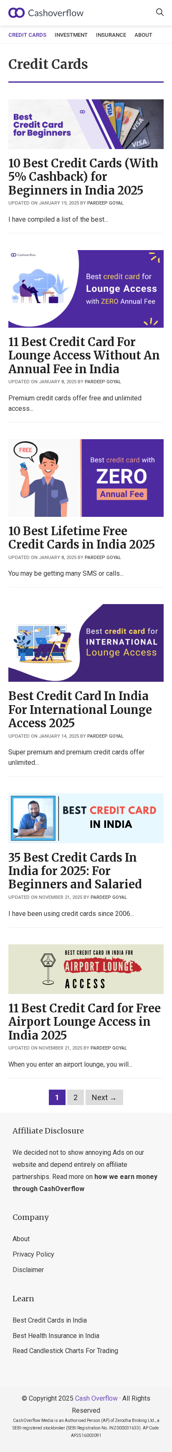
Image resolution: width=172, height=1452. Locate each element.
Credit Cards (27, 35)
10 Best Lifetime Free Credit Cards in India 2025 (81, 537)
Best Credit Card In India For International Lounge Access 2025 (80, 709)
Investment (71, 35)
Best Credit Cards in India (50, 1320)
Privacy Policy (33, 1254)
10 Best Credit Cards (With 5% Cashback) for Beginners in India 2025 (83, 176)
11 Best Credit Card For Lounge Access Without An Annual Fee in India (84, 355)
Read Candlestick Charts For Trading (65, 1351)
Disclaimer (28, 1270)
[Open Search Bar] (160, 13)
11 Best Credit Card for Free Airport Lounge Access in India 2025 (84, 1021)
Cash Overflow (96, 1398)
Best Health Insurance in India (56, 1336)
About (143, 35)
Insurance (111, 35)
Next (104, 1097)
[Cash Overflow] (45, 12)
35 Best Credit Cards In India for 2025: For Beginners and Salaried (75, 871)
